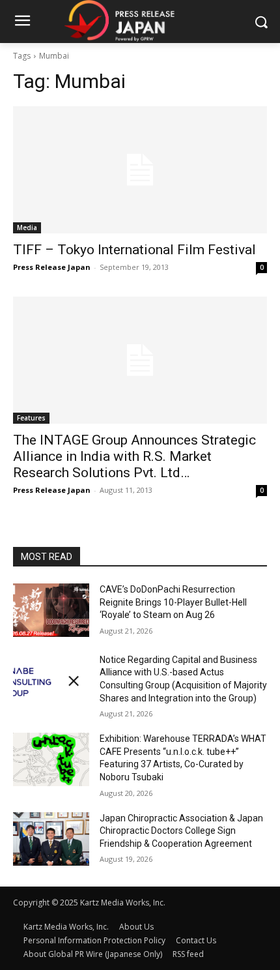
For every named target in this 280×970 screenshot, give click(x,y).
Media (27, 227)
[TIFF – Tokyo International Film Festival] (140, 169)
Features (31, 417)
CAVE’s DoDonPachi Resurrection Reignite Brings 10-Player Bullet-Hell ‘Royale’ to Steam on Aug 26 (173, 602)
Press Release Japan (52, 267)
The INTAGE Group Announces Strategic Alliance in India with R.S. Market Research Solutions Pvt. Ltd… (134, 456)
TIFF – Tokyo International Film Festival (134, 249)
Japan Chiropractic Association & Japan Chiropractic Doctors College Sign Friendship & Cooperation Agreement (181, 831)
